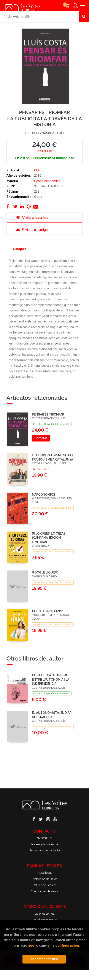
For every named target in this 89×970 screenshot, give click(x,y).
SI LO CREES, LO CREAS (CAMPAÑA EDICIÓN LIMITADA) (48, 538)
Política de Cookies (44, 885)
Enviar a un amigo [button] (34, 230)
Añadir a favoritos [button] (34, 218)
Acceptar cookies (44, 959)
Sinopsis (19, 249)
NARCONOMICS (43, 494)
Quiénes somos (44, 913)
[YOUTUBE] (55, 818)
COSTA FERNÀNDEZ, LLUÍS (44, 133)
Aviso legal (45, 872)
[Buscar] (84, 16)
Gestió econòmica (47, 181)
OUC (37, 170)
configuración (67, 945)
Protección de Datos (44, 879)
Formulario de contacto (45, 850)
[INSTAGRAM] (48, 818)
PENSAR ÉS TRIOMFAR (48, 414)
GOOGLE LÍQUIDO (45, 572)
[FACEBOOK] (34, 818)
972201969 (44, 838)
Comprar (41, 438)
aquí (31, 945)
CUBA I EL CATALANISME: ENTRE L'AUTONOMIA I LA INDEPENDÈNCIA (50, 679)
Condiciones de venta (44, 891)
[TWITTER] (41, 818)
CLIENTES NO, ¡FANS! (47, 611)
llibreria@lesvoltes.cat (44, 844)
